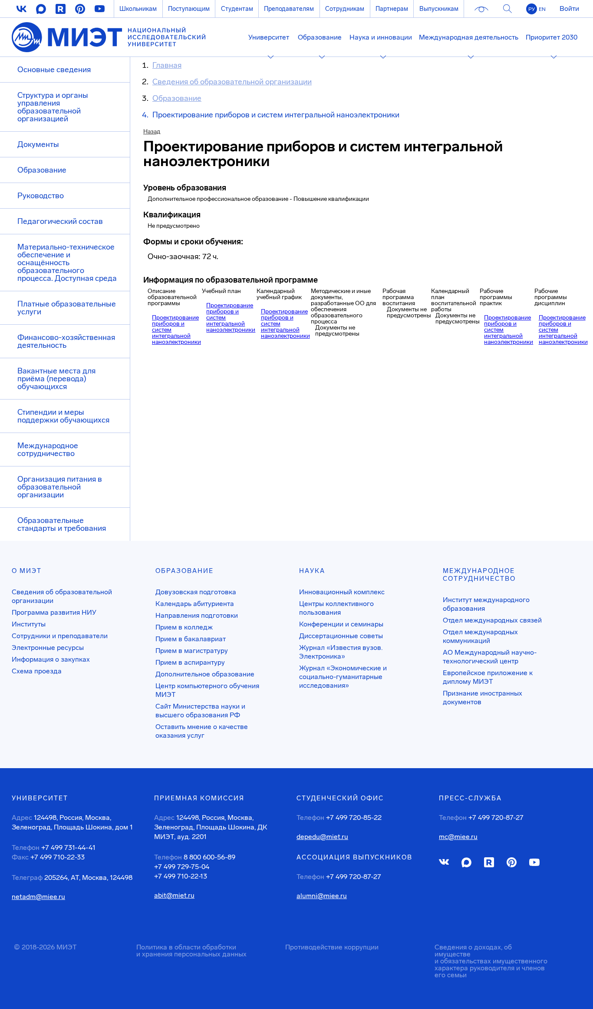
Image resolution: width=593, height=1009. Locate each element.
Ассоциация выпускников (354, 857)
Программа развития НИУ (54, 612)
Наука (312, 571)
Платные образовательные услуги (66, 307)
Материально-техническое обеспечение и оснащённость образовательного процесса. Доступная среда (67, 262)
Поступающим (189, 9)
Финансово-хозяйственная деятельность (66, 341)
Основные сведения (54, 69)
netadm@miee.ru (38, 896)
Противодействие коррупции (332, 947)
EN (542, 9)
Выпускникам (438, 9)
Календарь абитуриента (194, 603)
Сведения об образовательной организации (62, 596)
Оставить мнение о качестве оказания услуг (201, 731)
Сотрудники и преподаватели (60, 636)
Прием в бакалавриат (190, 639)
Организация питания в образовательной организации (59, 487)
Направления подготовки (196, 615)
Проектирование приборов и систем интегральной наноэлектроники (176, 330)
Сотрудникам (344, 9)
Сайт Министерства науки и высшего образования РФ (200, 710)
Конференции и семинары (341, 624)
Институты (29, 624)
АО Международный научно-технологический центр (490, 656)
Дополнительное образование (204, 674)
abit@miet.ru (174, 895)
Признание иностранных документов (482, 697)
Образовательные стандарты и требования (61, 524)
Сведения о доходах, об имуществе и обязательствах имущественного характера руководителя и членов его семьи (491, 961)
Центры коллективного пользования (336, 607)
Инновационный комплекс (342, 592)
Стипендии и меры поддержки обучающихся (63, 416)
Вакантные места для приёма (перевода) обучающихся (56, 378)
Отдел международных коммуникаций (480, 636)
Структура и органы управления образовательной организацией (52, 106)
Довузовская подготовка (195, 592)
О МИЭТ (27, 571)
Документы (38, 144)
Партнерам (392, 9)
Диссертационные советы (341, 636)
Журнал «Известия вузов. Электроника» (340, 651)
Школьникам (138, 9)
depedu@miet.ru (322, 836)
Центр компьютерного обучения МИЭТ (207, 690)
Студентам (237, 9)
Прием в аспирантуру (190, 662)
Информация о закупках (51, 659)
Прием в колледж (184, 627)
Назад (151, 131)
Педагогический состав (60, 221)
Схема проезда (37, 671)
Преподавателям (289, 9)
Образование (41, 170)
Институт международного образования (486, 604)
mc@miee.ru (458, 836)
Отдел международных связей (492, 620)
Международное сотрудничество (47, 449)
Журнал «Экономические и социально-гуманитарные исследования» (343, 676)
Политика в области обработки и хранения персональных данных (191, 950)
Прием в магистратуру (191, 650)
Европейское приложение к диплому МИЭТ (488, 677)
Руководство (40, 195)
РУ (531, 9)
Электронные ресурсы (48, 647)
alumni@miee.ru (321, 895)
